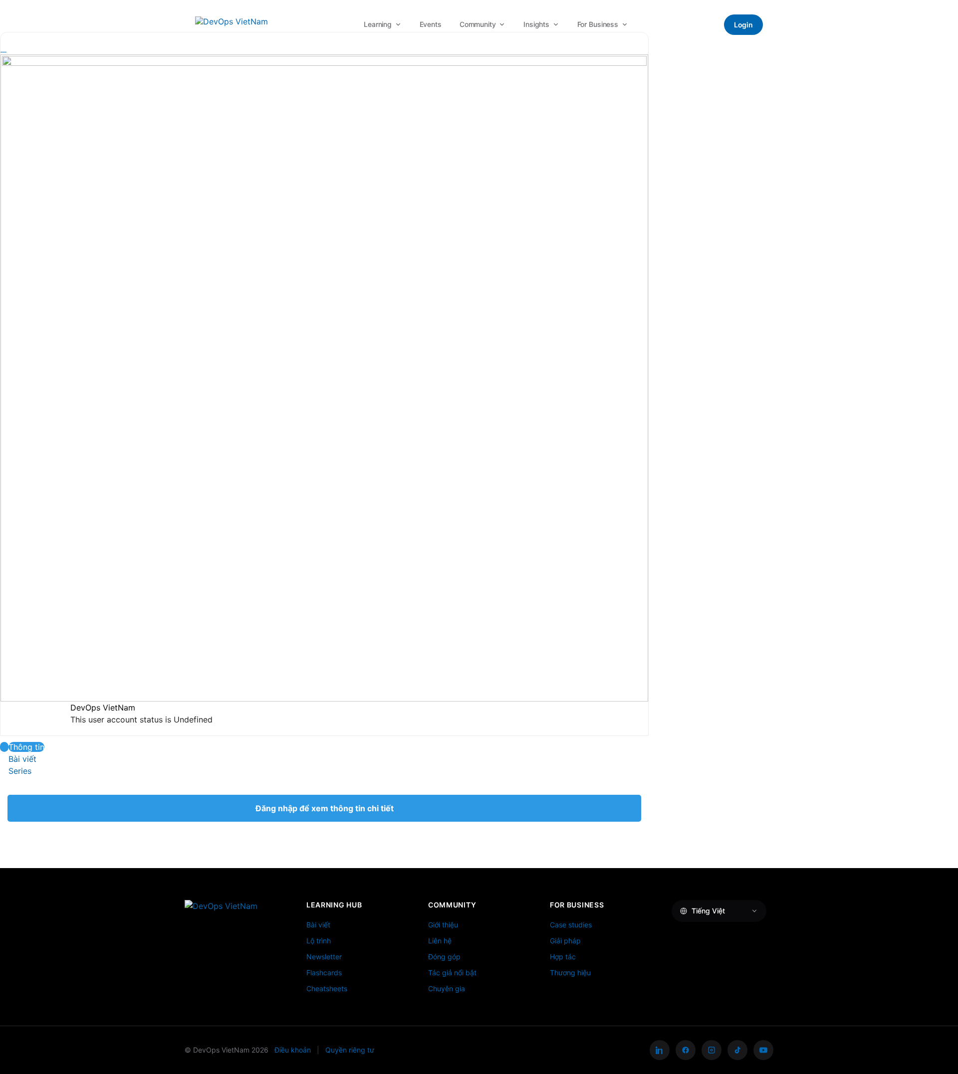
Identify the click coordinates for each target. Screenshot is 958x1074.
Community (478, 24)
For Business (597, 24)
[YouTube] (763, 1050)
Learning (378, 24)
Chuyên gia (446, 988)
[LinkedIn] (660, 1050)
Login (743, 24)
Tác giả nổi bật (452, 972)
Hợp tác (563, 956)
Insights (536, 24)
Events (431, 24)
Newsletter (324, 956)
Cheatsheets (326, 988)
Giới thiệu (443, 924)
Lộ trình (318, 940)
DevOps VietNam (102, 708)
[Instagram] (711, 1050)
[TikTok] (737, 1050)
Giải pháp (565, 940)
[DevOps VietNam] (231, 24)
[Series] (4, 771)
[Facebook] (686, 1050)
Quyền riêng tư (349, 1050)
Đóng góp (444, 956)
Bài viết (318, 924)
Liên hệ (440, 940)
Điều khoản (292, 1050)
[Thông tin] (4, 747)
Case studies (571, 924)
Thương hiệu (570, 972)
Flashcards (324, 972)
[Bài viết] (4, 759)
